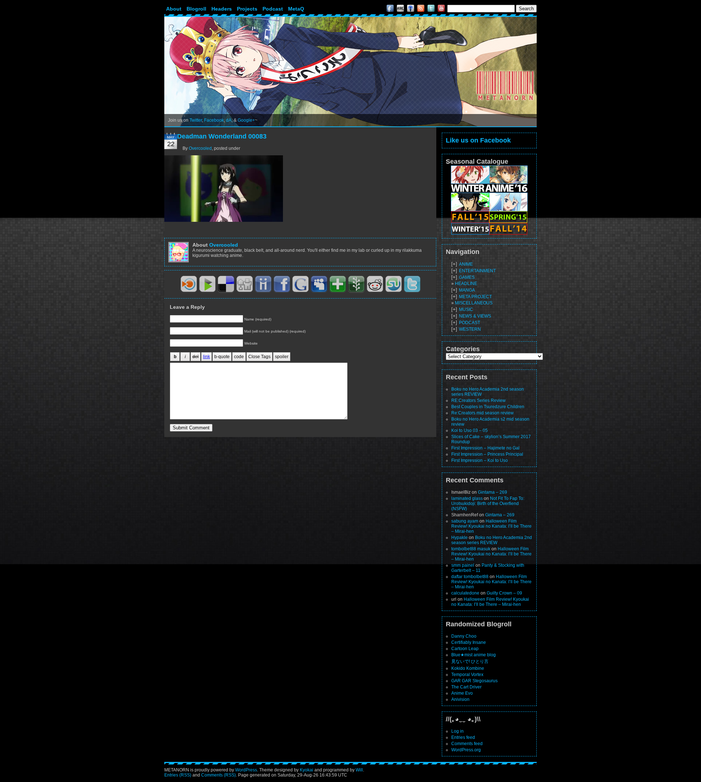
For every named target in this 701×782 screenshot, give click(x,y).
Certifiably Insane (468, 642)
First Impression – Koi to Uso (479, 460)
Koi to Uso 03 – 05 (469, 430)
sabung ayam (464, 521)
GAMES (467, 277)
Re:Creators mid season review (482, 412)
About (173, 9)
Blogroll (196, 9)
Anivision (460, 699)
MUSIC (466, 309)
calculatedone (465, 593)
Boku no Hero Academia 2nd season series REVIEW (491, 540)
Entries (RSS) (177, 775)
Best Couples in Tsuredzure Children (487, 406)
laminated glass (467, 498)
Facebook (214, 120)
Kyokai (306, 769)
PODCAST (469, 322)
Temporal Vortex (467, 674)
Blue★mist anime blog (473, 654)
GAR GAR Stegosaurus (474, 680)
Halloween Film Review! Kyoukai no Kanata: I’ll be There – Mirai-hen (491, 526)
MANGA (467, 290)
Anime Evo (462, 693)
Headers (221, 9)
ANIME (466, 264)
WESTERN (470, 329)
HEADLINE (466, 283)
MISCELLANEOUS (474, 302)
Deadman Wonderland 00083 (222, 136)
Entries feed (463, 737)
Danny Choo (463, 636)
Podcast (273, 9)
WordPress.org (466, 749)
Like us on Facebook (478, 140)
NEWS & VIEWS (475, 316)
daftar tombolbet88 (470, 576)
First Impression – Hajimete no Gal (485, 448)
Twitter (195, 120)
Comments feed (467, 743)
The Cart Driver (466, 687)
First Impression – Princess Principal (487, 454)
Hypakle (459, 537)
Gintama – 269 (492, 492)
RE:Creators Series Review (478, 400)
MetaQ (296, 9)
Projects (247, 9)
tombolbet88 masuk (470, 548)
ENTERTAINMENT (477, 270)
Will (359, 769)
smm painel (462, 565)
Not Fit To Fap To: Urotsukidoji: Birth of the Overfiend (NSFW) (487, 503)
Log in (457, 731)
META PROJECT (475, 296)
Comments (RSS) (218, 775)
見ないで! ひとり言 (470, 661)
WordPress (246, 769)
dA (228, 120)
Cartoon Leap (465, 648)
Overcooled (200, 148)
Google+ (246, 120)
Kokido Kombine (467, 668)
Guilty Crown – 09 (504, 593)
